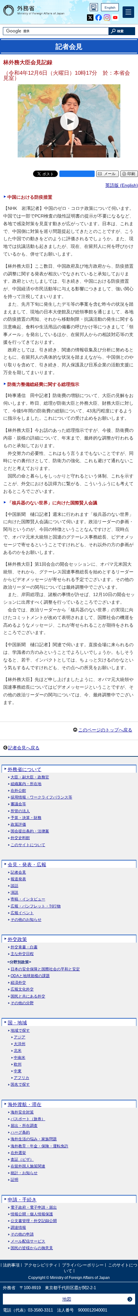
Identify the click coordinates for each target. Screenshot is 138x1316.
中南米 (19, 1058)
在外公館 (18, 791)
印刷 (131, 174)
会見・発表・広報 (27, 864)
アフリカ (21, 1078)
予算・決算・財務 (26, 818)
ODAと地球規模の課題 (30, 976)
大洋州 (19, 1044)
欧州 (18, 1064)
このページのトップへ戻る (105, 729)
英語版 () (121, 185)
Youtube (115, 17)
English (110, 7)
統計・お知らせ (24, 1173)
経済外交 (18, 983)
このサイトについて (28, 845)
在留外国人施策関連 (28, 1166)
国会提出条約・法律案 (30, 831)
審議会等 (18, 804)
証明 (14, 1180)
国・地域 (17, 1022)
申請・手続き (22, 1199)
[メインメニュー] (128, 12)
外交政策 (17, 939)
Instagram (107, 17)
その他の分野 (22, 1003)
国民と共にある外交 (28, 996)
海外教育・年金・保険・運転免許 (39, 1146)
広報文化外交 (22, 989)
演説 (14, 893)
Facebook (98, 17)
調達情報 (18, 1228)
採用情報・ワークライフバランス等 (41, 797)
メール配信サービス (28, 1241)
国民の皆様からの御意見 (32, 1248)
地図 (66, 1299)
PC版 (94, 7)
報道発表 (18, 879)
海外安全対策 (22, 1112)
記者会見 (18, 872)
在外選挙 (18, 1153)
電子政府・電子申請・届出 (34, 1207)
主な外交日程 (22, 954)
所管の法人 (20, 811)
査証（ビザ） (22, 1160)
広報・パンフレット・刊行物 (36, 906)
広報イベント (22, 913)
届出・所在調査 (24, 1126)
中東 (18, 1071)
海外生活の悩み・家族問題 (34, 1139)
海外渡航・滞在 (24, 1104)
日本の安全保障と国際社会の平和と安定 (45, 969)
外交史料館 (20, 838)
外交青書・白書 (24, 947)
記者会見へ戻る (23, 747)
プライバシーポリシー (83, 1265)
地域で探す (20, 1031)
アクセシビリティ (40, 1265)
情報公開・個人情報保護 (32, 1214)
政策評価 (18, 824)
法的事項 (11, 1265)
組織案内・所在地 (26, 784)
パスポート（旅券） (28, 1119)
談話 (14, 886)
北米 (18, 1051)
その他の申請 (22, 1234)
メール (110, 174)
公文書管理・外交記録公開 (34, 1221)
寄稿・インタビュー (28, 899)
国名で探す (20, 1085)
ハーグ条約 (20, 1132)
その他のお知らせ (26, 920)
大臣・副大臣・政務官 (30, 777)
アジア (19, 1037)
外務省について (24, 769)
